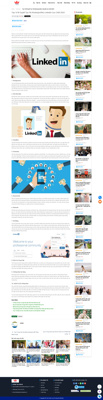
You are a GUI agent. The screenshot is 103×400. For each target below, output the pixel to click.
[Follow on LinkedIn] (83, 383)
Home (13, 9)
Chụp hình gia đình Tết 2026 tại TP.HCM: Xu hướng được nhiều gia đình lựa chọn (33, 308)
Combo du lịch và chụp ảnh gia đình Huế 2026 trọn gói (26, 302)
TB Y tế (73, 3)
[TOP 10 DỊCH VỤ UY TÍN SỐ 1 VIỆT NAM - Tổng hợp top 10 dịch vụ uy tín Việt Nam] (21, 3)
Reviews (44, 3)
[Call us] (81, 383)
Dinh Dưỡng (67, 3)
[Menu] (90, 3)
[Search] (34, 2)
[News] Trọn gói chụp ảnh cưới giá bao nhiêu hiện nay (26, 306)
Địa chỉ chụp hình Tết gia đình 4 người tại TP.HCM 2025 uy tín (28, 304)
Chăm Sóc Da (51, 3)
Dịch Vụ (38, 3)
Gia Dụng (79, 3)
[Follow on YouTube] (85, 383)
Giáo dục (18, 9)
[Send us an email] (78, 383)
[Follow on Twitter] (76, 383)
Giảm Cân (85, 3)
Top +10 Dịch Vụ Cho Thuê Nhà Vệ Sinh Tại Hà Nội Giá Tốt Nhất (29, 310)
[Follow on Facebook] (74, 383)
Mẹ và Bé (59, 3)
